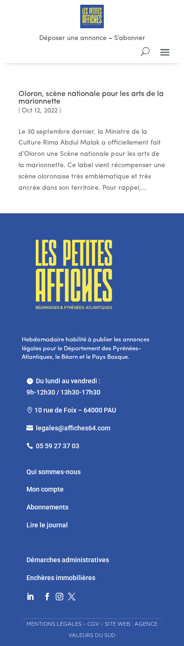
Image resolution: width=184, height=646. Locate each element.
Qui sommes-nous (53, 472)
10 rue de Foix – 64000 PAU (75, 410)
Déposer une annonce (73, 38)
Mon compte (45, 489)
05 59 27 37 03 (57, 446)
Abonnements (47, 507)
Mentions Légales (54, 624)
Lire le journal (47, 525)
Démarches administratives (68, 560)
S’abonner (129, 38)
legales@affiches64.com (73, 428)
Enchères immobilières (60, 577)
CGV (93, 624)
